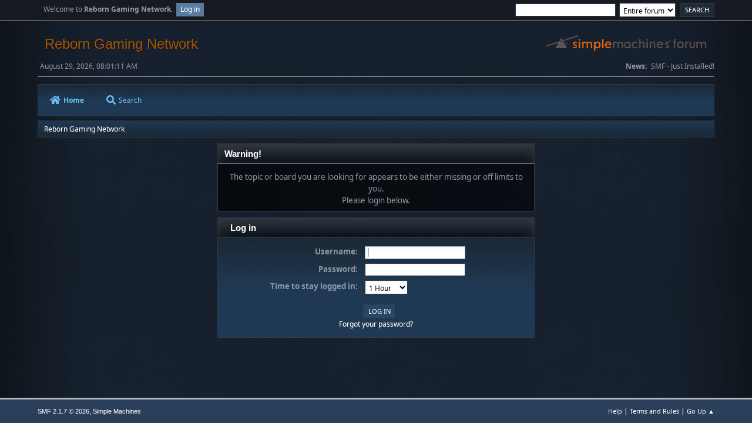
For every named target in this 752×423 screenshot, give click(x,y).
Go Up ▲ (700, 411)
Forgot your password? (376, 324)
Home (73, 100)
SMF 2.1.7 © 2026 (63, 411)
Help (615, 411)
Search (130, 100)
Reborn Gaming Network (121, 44)
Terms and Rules (654, 411)
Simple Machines (117, 411)
